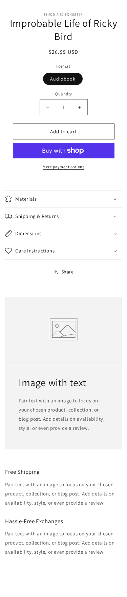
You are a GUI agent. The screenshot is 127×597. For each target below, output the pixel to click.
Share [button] (67, 272)
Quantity (63, 94)
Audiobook (63, 79)
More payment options (63, 166)
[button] (63, 199)
